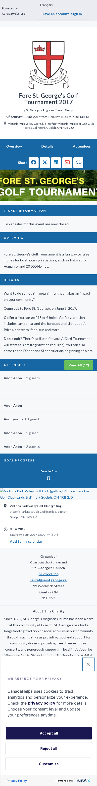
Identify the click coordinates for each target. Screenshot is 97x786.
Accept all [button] (49, 733)
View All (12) (78, 365)
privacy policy (41, 703)
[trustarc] (82, 781)
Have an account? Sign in (62, 14)
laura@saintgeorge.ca (48, 580)
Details (47, 146)
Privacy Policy (17, 781)
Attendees (82, 146)
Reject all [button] (48, 748)
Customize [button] (49, 764)
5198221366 (48, 574)
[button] (34, 162)
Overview (14, 146)
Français (46, 5)
